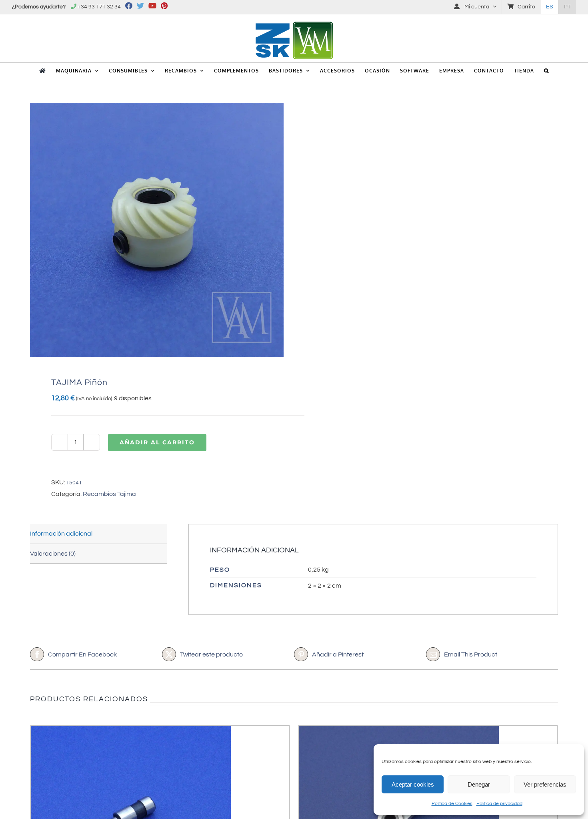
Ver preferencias (545, 784)
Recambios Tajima (109, 494)
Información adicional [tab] (61, 533)
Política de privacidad (499, 803)
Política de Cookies (452, 803)
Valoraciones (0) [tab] (53, 553)
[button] (546, 71)
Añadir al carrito (157, 442)
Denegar (479, 784)
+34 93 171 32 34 (99, 7)
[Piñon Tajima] (157, 230)
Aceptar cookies (413, 784)
